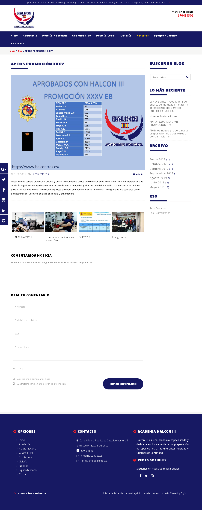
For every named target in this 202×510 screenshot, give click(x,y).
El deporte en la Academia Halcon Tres (59, 238)
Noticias (143, 35)
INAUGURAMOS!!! (22, 237)
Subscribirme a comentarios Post (33, 378)
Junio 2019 (159, 182)
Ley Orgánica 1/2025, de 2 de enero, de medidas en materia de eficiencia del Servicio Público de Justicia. (169, 106)
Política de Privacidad (114, 493)
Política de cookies (149, 493)
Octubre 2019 (161, 168)
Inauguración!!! (120, 237)
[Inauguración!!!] (128, 222)
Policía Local (106, 35)
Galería (126, 35)
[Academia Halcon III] (24, 17)
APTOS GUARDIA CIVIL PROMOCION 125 (164, 123)
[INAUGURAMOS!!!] (28, 222)
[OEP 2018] (95, 222)
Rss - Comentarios (160, 213)
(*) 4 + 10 (18, 368)
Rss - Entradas (158, 208)
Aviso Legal (132, 493)
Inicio (13, 35)
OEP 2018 (84, 237)
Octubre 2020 (161, 164)
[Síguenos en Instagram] (154, 476)
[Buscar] (187, 77)
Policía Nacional (54, 35)
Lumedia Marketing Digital (173, 493)
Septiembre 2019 (164, 173)
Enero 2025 (160, 159)
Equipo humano (165, 35)
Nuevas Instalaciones (163, 116)
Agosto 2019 (161, 178)
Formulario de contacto (94, 460)
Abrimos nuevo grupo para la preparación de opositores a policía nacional (169, 133)
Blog (20, 50)
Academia (30, 35)
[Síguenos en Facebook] (142, 476)
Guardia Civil (82, 35)
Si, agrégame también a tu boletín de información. (41, 383)
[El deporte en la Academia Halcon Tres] (61, 222)
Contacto (18, 43)
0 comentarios (41, 174)
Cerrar (171, 2)
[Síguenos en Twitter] (148, 476)
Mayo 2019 (159, 187)
